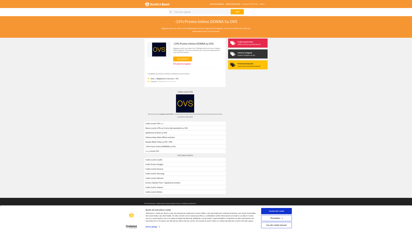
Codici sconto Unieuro (154, 187)
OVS (177, 79)
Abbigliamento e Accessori (165, 79)
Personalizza (275, 218)
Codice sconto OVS (185, 92)
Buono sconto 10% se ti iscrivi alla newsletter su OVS (166, 128)
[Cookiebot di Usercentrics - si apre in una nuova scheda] (131, 226)
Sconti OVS (154, 151)
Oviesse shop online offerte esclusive (160, 137)
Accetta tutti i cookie (276, 211)
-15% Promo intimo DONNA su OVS (193, 43)
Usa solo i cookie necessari (276, 225)
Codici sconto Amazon (154, 169)
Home (153, 79)
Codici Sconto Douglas (154, 164)
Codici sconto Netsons (154, 178)
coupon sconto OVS (166, 114)
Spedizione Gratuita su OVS (156, 132)
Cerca (237, 12)
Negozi (262, 4)
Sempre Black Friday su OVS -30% (158, 142)
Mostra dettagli (151, 227)
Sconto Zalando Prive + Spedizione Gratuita (162, 182)
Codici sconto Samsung (154, 173)
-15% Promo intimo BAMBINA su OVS (160, 146)
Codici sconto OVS (152, 123)
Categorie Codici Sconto (250, 4)
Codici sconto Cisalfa (153, 159)
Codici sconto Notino (153, 192)
